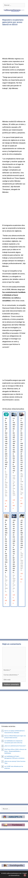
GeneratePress (15, 875)
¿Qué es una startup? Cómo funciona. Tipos (15, 762)
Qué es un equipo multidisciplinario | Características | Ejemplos (6, 443)
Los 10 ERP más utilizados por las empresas (13, 767)
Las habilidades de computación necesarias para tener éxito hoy (14, 446)
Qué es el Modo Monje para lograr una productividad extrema (15, 736)
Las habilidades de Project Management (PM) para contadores (14, 757)
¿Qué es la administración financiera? (22, 534)
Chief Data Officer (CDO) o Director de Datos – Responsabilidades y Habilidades (15, 751)
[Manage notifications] (25, 875)
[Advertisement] (14, 43)
